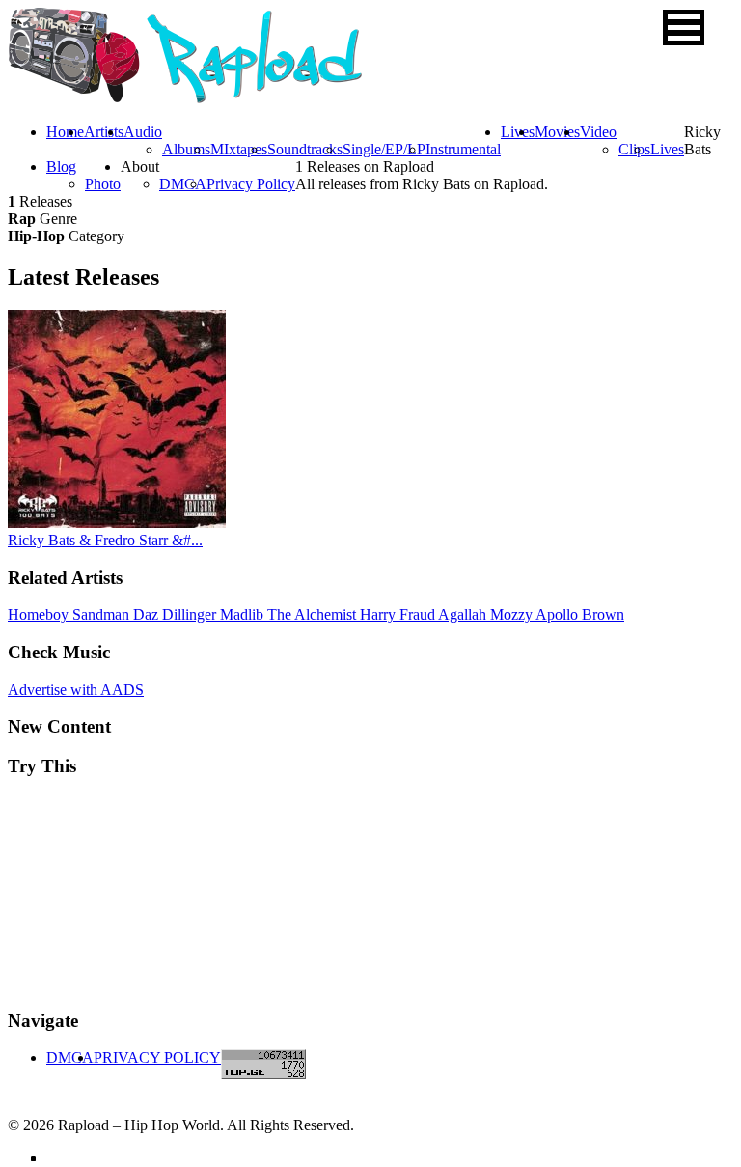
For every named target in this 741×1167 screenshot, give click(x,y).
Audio (143, 132)
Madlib (243, 614)
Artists (104, 132)
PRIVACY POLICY (157, 1057)
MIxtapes (238, 149)
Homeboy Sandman (70, 614)
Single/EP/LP (384, 149)
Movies (557, 132)
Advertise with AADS (76, 689)
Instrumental (463, 149)
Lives (667, 149)
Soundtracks (305, 149)
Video (598, 132)
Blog (61, 166)
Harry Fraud (399, 614)
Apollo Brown (579, 614)
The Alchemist (313, 614)
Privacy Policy (250, 184)
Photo (103, 184)
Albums (186, 149)
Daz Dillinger (176, 614)
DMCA (182, 184)
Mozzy (512, 614)
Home (65, 132)
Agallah (464, 614)
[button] (683, 27)
